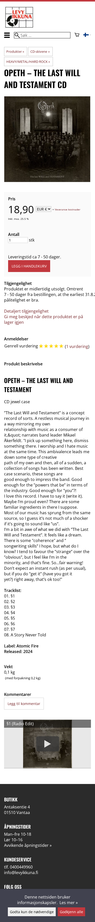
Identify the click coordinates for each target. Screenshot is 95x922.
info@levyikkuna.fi (21, 872)
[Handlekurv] (76, 35)
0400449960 (21, 867)
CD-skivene (39, 51)
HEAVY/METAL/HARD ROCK (28, 61)
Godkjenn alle (71, 911)
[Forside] (19, 27)
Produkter (15, 51)
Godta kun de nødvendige (32, 911)
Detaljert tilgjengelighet (26, 311)
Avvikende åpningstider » (28, 845)
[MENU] (7, 35)
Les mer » (69, 902)
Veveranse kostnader (67, 209)
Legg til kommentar (24, 703)
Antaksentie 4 (17, 807)
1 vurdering (77, 346)
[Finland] (87, 35)
